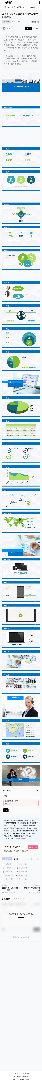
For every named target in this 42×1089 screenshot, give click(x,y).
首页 (4, 7)
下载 (6, 810)
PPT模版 (11, 7)
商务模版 (6, 22)
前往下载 (36, 22)
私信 (37, 29)
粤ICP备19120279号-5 (21, 1076)
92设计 (26, 1073)
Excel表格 (30, 7)
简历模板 (20, 7)
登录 (10, 804)
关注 (29, 29)
